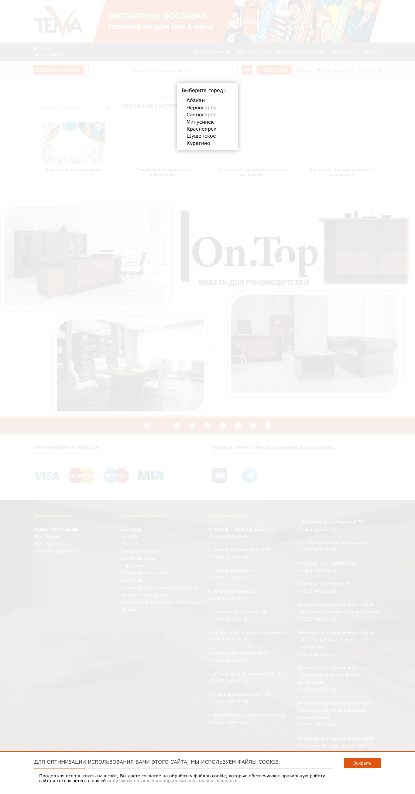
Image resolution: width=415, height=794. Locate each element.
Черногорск (201, 107)
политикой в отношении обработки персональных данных (172, 780)
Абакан (196, 100)
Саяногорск (201, 114)
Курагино (198, 143)
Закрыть (362, 762)
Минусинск (200, 122)
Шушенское (201, 136)
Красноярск (201, 129)
